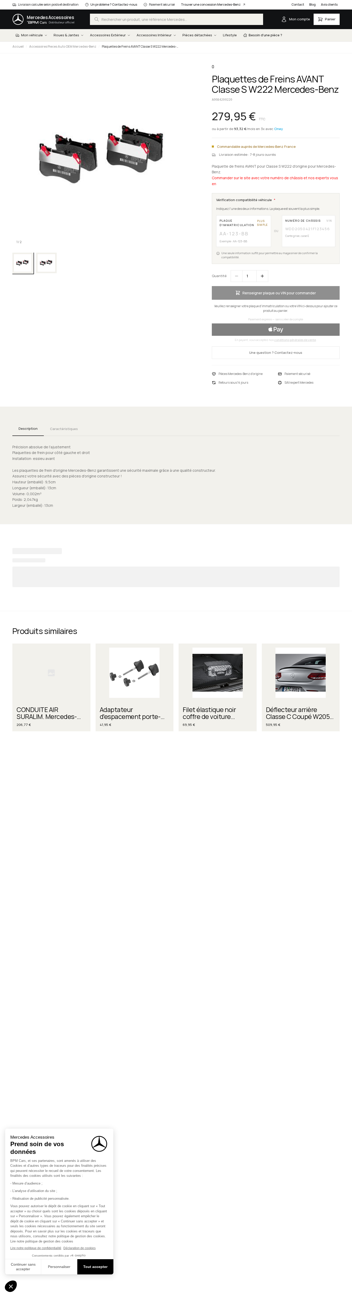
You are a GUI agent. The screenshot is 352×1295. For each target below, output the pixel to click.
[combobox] (176, 19)
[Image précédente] (20, 156)
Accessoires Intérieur (154, 35)
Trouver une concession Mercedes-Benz (211, 4)
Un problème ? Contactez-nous (113, 4)
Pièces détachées (197, 35)
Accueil (18, 46)
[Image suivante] (189, 156)
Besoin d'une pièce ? (265, 35)
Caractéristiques (64, 428)
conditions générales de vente (295, 340)
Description (28, 428)
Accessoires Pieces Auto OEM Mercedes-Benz (62, 46)
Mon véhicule (32, 35)
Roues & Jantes (66, 35)
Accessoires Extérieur (108, 35)
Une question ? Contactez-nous (275, 352)
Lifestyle (230, 35)
